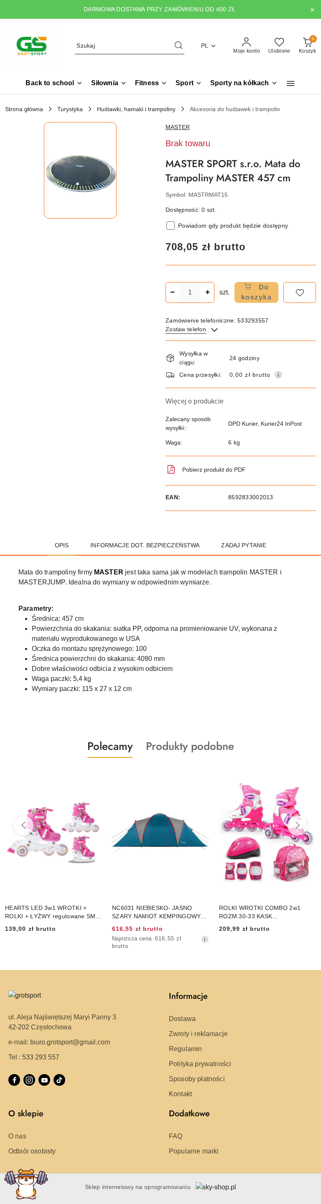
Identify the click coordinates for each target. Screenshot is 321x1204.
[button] (291, 84)
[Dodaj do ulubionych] (299, 292)
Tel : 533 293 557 (33, 1057)
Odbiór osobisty (32, 1151)
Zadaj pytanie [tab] (243, 545)
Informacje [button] (188, 996)
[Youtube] (44, 1080)
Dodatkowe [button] (189, 1113)
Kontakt (180, 1093)
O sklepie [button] (25, 1113)
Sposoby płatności (197, 1078)
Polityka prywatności (200, 1063)
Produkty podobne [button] (190, 746)
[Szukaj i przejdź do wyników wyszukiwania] (178, 46)
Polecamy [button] (109, 746)
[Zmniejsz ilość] (172, 292)
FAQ (175, 1136)
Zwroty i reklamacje (198, 1033)
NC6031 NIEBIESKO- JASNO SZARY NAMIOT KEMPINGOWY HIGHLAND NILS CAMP (156, 912)
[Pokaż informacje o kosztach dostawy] (278, 374)
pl (205, 45)
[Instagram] (29, 1080)
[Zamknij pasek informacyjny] (312, 9)
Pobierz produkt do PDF (214, 469)
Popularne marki (194, 1151)
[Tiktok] (59, 1080)
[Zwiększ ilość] (207, 292)
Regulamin (185, 1048)
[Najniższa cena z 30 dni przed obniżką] (205, 939)
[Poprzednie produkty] (23, 825)
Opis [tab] (62, 545)
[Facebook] (14, 1080)
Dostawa (182, 1018)
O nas (17, 1136)
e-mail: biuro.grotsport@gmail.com (59, 1042)
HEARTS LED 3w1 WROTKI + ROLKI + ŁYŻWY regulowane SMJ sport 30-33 (52, 912)
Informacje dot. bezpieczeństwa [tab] (144, 545)
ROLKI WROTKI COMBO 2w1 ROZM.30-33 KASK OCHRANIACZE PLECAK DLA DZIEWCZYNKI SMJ (260, 912)
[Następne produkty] (297, 825)
